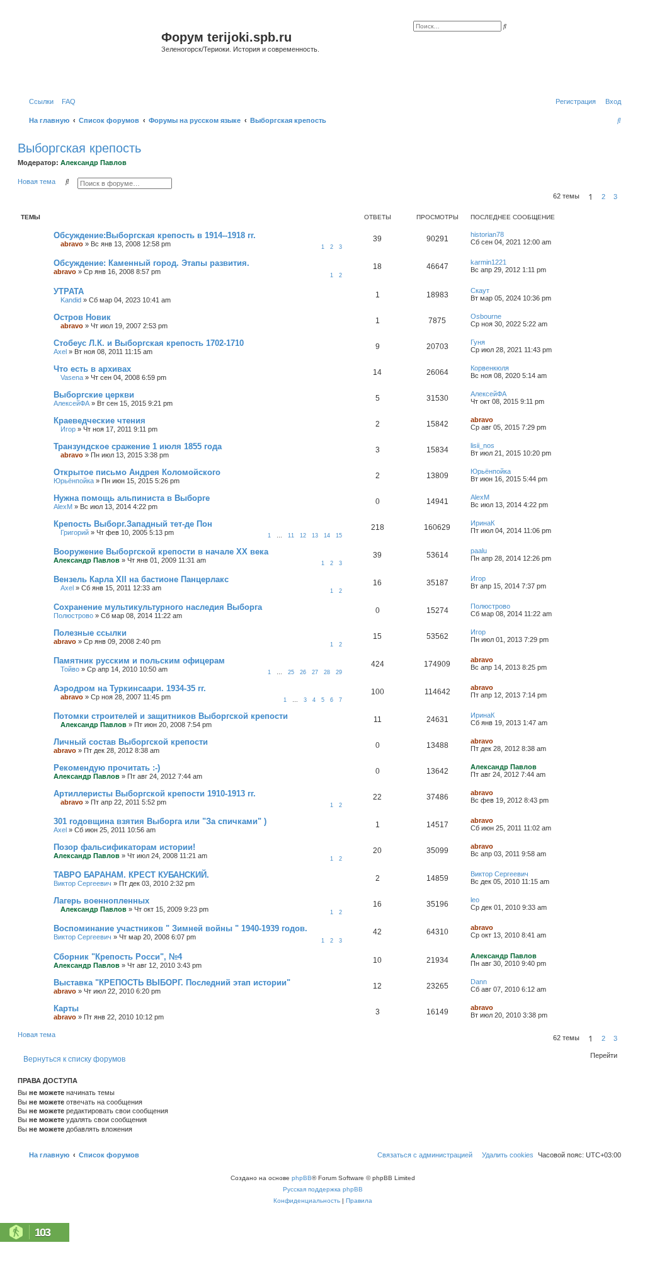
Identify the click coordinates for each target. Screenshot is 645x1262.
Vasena (71, 377)
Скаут (480, 290)
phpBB (302, 1177)
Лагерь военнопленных (101, 900)
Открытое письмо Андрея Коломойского (137, 472)
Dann (479, 981)
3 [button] (615, 196)
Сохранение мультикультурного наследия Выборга (158, 607)
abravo (71, 244)
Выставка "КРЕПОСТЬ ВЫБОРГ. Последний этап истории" (172, 982)
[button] (624, 197)
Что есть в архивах (92, 369)
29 (339, 672)
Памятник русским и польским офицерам (139, 660)
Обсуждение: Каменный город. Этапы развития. (151, 263)
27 (315, 672)
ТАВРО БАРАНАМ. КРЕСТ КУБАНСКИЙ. (131, 875)
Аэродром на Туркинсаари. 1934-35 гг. (130, 688)
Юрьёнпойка (74, 481)
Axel (60, 351)
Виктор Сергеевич (82, 883)
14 (327, 535)
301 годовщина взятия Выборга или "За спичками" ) (160, 821)
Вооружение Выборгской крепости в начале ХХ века (161, 551)
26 (303, 672)
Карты (66, 1008)
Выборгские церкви (94, 394)
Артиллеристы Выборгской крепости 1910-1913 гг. (155, 793)
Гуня (478, 342)
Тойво (69, 669)
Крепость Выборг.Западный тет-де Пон (133, 524)
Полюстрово (73, 615)
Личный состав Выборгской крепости (131, 742)
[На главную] (91, 52)
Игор (68, 429)
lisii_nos (482, 445)
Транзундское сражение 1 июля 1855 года (138, 446)
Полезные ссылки (90, 633)
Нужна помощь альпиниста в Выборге (132, 498)
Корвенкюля (490, 368)
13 (315, 535)
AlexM (63, 506)
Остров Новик (82, 317)
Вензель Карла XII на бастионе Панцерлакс (141, 579)
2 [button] (603, 196)
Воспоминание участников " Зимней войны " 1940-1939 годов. (180, 928)
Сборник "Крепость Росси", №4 (118, 956)
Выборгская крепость (79, 148)
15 (339, 535)
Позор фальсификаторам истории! (124, 847)
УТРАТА (69, 291)
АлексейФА (71, 403)
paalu (479, 550)
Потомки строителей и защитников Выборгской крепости (171, 716)
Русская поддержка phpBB (323, 1189)
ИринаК (482, 523)
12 (303, 535)
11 (291, 535)
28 (327, 672)
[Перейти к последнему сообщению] (508, 234)
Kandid (70, 300)
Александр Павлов (93, 162)
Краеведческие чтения (100, 420)
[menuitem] (66, 101)
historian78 (487, 234)
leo (475, 899)
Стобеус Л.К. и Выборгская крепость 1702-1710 (149, 343)
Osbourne (486, 316)
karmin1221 (488, 262)
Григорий (74, 532)
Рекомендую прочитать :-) (107, 767)
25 (291, 672)
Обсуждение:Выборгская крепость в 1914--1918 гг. (155, 235)
